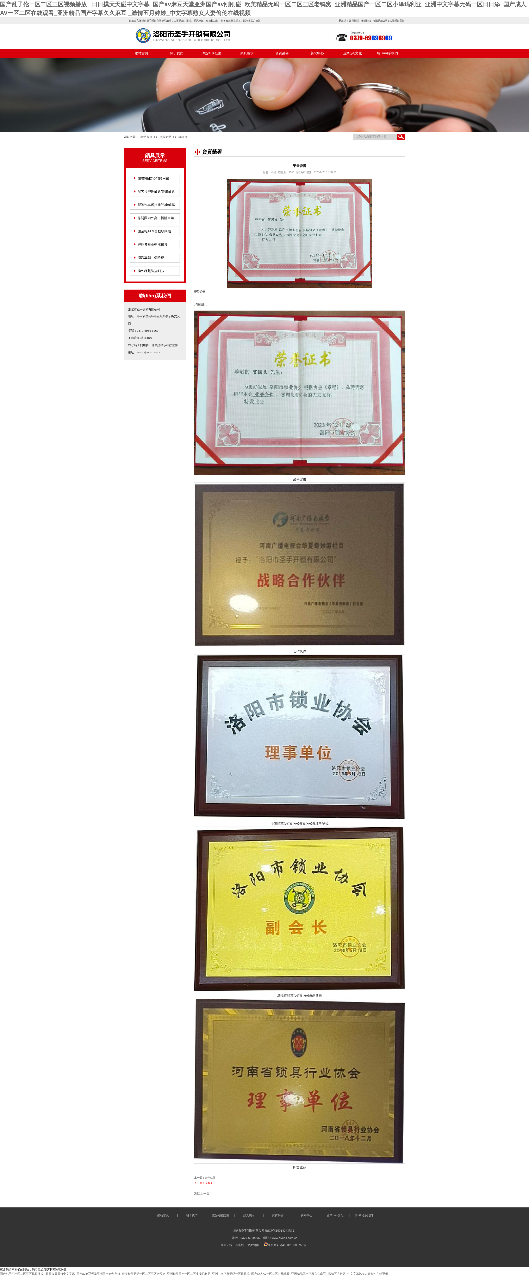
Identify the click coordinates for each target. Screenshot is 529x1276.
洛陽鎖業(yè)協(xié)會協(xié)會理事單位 (299, 823)
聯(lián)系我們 (387, 53)
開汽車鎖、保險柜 (151, 257)
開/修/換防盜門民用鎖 (153, 178)
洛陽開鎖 (354, 20)
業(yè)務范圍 (212, 53)
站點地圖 (253, 1245)
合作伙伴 (299, 651)
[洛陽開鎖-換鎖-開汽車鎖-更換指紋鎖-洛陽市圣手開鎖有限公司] (192, 37)
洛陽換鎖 (366, 20)
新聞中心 (317, 53)
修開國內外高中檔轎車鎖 (156, 218)
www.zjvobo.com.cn (149, 352)
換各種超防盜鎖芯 (151, 271)
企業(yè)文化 (352, 53)
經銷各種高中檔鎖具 (152, 244)
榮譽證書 (299, 479)
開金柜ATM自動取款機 (154, 231)
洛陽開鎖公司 (380, 20)
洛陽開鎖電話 (397, 20)
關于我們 (176, 53)
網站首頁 (141, 53)
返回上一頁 (202, 1193)
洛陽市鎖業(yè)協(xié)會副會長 (299, 995)
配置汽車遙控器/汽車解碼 (156, 205)
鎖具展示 (247, 53)
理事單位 (299, 1167)
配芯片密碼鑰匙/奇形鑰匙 (156, 191)
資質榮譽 (282, 53)
